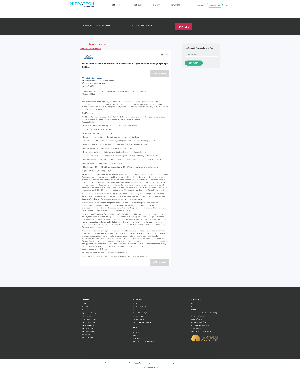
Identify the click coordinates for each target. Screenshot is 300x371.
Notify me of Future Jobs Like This (199, 48)
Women (194, 304)
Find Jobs (85, 304)
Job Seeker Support (88, 331)
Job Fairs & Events (88, 325)
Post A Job (136, 304)
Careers (135, 335)
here (137, 363)
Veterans (194, 307)
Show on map (99, 83)
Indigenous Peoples (198, 316)
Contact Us (136, 338)
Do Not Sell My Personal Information (145, 341)
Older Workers (196, 328)
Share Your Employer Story (142, 322)
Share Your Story (87, 337)
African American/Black (199, 322)
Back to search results (90, 49)
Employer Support (139, 316)
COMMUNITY (155, 5)
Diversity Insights (87, 334)
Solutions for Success (89, 319)
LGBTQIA (194, 310)
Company (136, 332)
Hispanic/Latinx (196, 319)
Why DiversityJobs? (139, 307)
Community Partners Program (201, 331)
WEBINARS (137, 5)
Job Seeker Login (88, 328)
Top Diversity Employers (90, 313)
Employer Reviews (139, 310)
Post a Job (199, 5)
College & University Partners (142, 313)
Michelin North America (94, 78)
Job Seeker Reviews (88, 322)
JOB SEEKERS (117, 5)
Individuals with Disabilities (200, 325)
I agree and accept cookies (150, 367)
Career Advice (86, 310)
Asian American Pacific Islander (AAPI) (204, 313)
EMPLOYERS (175, 5)
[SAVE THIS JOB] (167, 54)
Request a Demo (215, 5)
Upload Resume (87, 307)
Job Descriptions (87, 316)
